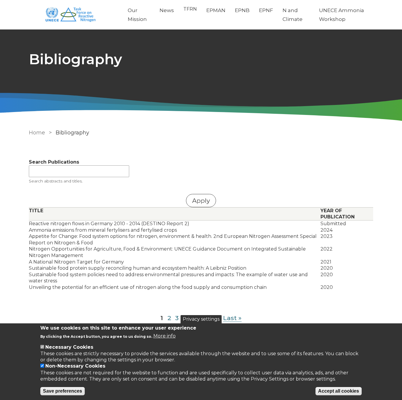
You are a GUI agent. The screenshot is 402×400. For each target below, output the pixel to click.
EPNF (266, 10)
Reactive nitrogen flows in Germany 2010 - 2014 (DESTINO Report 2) (109, 223)
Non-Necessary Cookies (75, 366)
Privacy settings (201, 319)
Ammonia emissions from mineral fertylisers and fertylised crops (103, 230)
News (167, 10)
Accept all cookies (338, 391)
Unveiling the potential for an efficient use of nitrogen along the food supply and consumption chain (148, 287)
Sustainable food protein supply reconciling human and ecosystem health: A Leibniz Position (137, 268)
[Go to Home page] (73, 15)
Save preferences (62, 391)
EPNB (242, 10)
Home (37, 132)
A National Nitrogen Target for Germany (76, 262)
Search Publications (54, 162)
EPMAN (215, 10)
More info (164, 336)
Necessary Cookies (69, 347)
